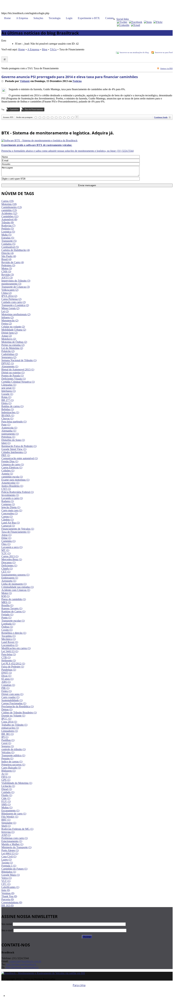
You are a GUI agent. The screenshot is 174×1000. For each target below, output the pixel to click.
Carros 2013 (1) (9, 556)
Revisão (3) (7, 274)
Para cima (79, 985)
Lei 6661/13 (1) (9, 853)
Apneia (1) (7, 473)
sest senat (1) (8, 387)
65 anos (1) (7, 678)
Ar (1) (4, 773)
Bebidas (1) (7, 409)
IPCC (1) (6, 718)
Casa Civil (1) (8, 856)
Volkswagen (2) (9, 289)
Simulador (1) (8, 822)
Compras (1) (8, 504)
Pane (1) (5, 424)
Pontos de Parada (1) (12, 375)
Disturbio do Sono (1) (13, 439)
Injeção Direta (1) (10, 507)
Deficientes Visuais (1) (13, 378)
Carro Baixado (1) (11, 767)
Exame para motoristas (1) (15, 479)
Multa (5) (6, 234)
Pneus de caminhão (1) (13, 599)
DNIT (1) (6, 672)
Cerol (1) (6, 743)
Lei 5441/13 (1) (9, 651)
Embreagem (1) (9, 577)
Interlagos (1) (8, 390)
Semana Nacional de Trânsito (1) (19, 360)
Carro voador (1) (10, 697)
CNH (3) (6, 271)
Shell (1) (6, 825)
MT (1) (5, 550)
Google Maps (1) (10, 874)
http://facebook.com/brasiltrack (22, 967)
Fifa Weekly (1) (9, 816)
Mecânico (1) (8, 639)
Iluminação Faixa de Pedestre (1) (19, 446)
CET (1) (5, 571)
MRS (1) (6, 602)
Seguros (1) (7, 746)
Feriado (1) (7, 614)
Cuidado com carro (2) (13, 302)
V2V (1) (6, 553)
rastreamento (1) (10, 433)
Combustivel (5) (10, 247)
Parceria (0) (7, 899)
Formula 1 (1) (8, 865)
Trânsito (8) (7, 222)
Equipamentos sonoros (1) (15, 574)
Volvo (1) (6, 877)
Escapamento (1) (10, 810)
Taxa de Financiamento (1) (15, 531)
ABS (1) (6, 681)
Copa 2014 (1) (9, 721)
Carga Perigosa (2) (11, 299)
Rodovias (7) (8, 225)
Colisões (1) (7, 470)
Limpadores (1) (9, 730)
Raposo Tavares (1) (11, 608)
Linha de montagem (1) (14, 583)
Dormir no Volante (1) (13, 715)
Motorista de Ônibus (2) (14, 341)
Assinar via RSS (166, 68)
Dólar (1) (6, 537)
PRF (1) (5, 455)
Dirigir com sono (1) (12, 694)
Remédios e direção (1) (13, 632)
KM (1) (5, 596)
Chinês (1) (7, 568)
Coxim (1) (6, 629)
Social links (122, 19)
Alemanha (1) (8, 430)
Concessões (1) (9, 513)
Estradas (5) (7, 237)
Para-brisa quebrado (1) (14, 421)
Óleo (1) (5, 544)
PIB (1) (5, 688)
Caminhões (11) (9, 216)
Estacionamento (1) (11, 841)
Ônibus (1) (7, 626)
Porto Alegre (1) (10, 850)
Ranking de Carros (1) (13, 611)
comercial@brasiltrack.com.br (25, 961)
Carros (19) (7, 201)
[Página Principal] (4, 59)
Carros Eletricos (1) (11, 467)
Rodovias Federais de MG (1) (17, 828)
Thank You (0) (9, 896)
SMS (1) (6, 804)
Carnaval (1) (8, 525)
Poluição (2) (7, 351)
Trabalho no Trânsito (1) (14, 724)
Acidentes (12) (9, 213)
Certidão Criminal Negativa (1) (18, 381)
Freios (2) (6, 323)
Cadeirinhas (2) (9, 354)
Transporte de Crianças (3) (15, 286)
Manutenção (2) (9, 320)
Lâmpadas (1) (8, 384)
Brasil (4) (6, 259)
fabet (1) (5, 443)
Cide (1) (5, 798)
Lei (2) (5, 311)
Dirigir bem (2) (9, 332)
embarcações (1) (10, 727)
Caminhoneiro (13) (11, 207)
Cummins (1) (8, 541)
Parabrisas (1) (8, 669)
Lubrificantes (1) (10, 887)
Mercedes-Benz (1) (11, 559)
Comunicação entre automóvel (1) (19, 458)
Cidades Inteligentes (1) (14, 452)
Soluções (38, 18)
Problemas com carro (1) (14, 838)
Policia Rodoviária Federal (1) (17, 492)
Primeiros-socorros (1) (13, 764)
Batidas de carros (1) (12, 406)
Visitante (25, 81)
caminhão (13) (9, 210)
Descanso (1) (8, 562)
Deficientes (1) (9, 565)
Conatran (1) (8, 685)
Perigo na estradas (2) (12, 345)
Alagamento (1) (9, 366)
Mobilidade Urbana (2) (13, 329)
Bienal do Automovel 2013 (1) (17, 369)
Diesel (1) (6, 789)
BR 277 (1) (7, 400)
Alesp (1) (6, 534)
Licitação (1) (8, 786)
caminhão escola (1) (12, 476)
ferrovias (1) (7, 832)
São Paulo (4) (8, 256)
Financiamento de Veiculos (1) (17, 528)
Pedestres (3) (8, 265)
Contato (109, 18)
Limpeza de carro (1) (12, 464)
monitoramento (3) (11, 283)
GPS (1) (5, 779)
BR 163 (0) (7, 905)
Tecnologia (54, 18)
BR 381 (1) (7, 734)
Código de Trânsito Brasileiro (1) (19, 712)
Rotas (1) (6, 397)
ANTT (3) (7, 277)
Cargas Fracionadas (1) (13, 703)
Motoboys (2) (8, 338)
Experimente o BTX (89, 18)
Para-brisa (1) (8, 654)
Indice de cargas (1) (11, 761)
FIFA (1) (6, 776)
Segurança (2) (8, 357)
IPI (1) (4, 737)
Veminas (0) (7, 893)
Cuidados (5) (8, 243)
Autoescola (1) (9, 427)
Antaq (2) (6, 335)
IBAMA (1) (7, 415)
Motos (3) (6, 268)
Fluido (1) (6, 795)
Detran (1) (6, 709)
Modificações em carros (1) (16, 648)
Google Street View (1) (13, 449)
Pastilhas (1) (7, 740)
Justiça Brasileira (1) (12, 485)
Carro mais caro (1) (11, 510)
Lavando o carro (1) (12, 498)
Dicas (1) (6, 675)
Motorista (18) (9, 204)
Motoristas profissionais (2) (15, 314)
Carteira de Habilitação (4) (15, 250)
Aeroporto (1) (8, 580)
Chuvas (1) (7, 418)
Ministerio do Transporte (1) (16, 847)
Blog (44, 49)
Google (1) (7, 394)
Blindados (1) (8, 871)
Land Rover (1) (9, 642)
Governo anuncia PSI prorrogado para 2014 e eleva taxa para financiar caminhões (69, 77)
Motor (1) (6, 593)
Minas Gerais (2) (10, 308)
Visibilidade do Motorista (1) (16, 783)
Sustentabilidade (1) (12, 700)
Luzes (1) (6, 859)
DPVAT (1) (7, 363)
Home (7, 18)
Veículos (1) (7, 752)
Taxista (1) (7, 862)
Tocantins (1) (8, 636)
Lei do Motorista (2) (12, 348)
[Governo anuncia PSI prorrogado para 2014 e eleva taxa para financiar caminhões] (3, 90)
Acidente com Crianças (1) (15, 590)
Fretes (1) (6, 691)
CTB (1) (6, 657)
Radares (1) (7, 501)
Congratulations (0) (11, 902)
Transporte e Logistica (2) (15, 305)
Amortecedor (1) (10, 482)
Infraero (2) (7, 317)
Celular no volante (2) (13, 326)
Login (69, 18)
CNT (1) (6, 488)
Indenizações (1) (10, 412)
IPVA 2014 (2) (9, 296)
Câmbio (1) (7, 519)
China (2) (6, 292)
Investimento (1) (10, 495)
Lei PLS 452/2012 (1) (13, 663)
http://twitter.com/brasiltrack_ (21, 964)
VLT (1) (5, 881)
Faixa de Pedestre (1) (12, 666)
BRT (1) (5, 819)
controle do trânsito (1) (13, 749)
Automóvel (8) (9, 219)
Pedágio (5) (7, 228)
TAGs (53, 49)
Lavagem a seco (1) (11, 547)
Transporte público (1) (13, 755)
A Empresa (22, 18)
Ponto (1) (6, 617)
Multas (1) (6, 807)
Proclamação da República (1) (17, 706)
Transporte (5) (8, 240)
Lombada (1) (8, 623)
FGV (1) (6, 801)
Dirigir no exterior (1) (12, 372)
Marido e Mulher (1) (12, 844)
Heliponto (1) (8, 660)
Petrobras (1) (8, 436)
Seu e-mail (7, 930)
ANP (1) (6, 835)
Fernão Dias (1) (9, 461)
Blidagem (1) (8, 770)
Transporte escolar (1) (13, 620)
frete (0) (5, 890)
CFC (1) (5, 884)
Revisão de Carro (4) (12, 262)
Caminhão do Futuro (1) (14, 868)
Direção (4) (7, 253)
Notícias (77, 81)
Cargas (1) (7, 516)
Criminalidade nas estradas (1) (17, 587)
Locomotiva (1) (9, 645)
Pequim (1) (7, 758)
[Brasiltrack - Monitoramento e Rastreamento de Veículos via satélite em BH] (43, 973)
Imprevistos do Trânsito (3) (15, 280)
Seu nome (6, 924)
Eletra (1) (6, 403)
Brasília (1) (7, 605)
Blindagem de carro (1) (13, 813)
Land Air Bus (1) (10, 522)
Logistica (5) (8, 231)
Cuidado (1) (7, 792)
